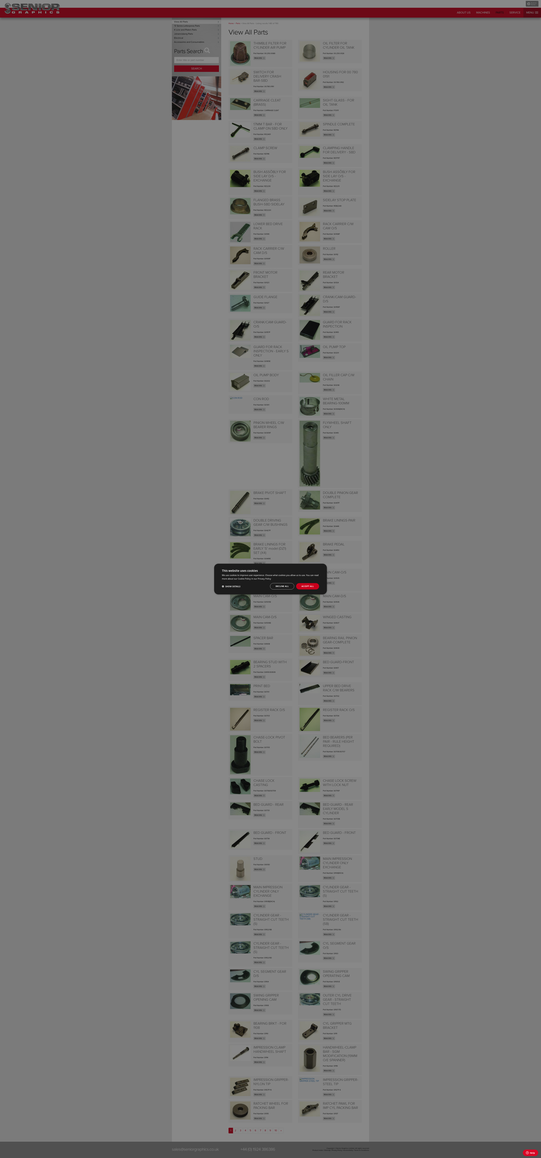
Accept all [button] (307, 586)
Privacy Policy (264, 578)
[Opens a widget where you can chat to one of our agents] (530, 1153)
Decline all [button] (282, 586)
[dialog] (270, 579)
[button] (231, 586)
